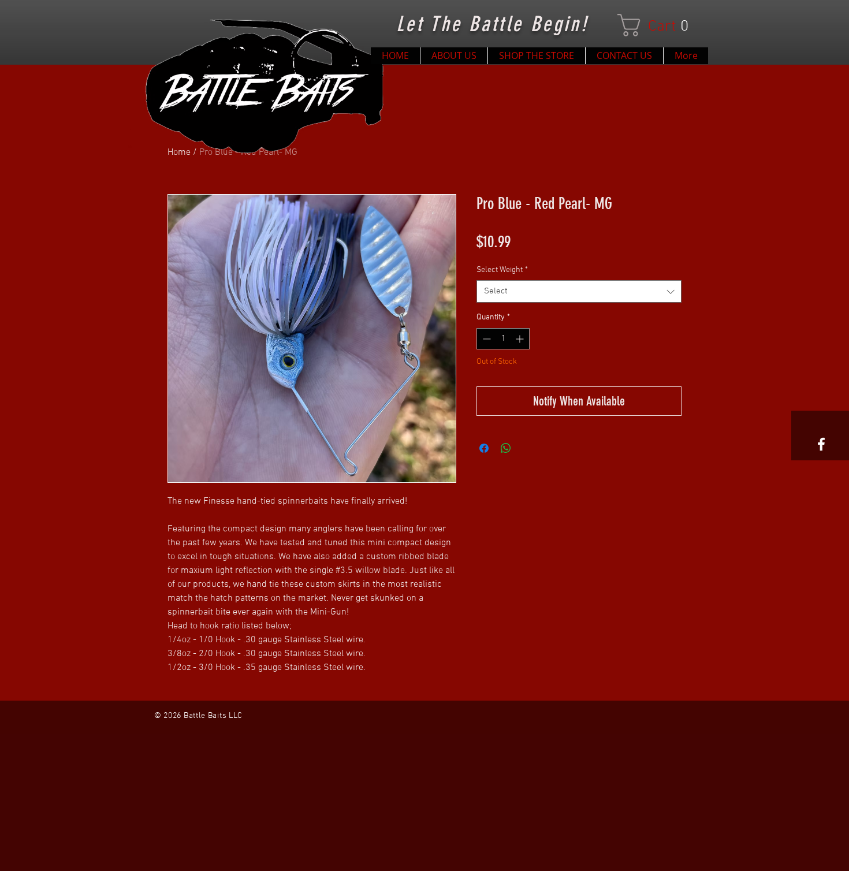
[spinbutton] (503, 339)
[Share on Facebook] (484, 448)
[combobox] (579, 291)
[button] (659, 25)
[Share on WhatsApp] (506, 448)
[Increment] (520, 339)
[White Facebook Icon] (821, 444)
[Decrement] (485, 339)
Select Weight (502, 270)
